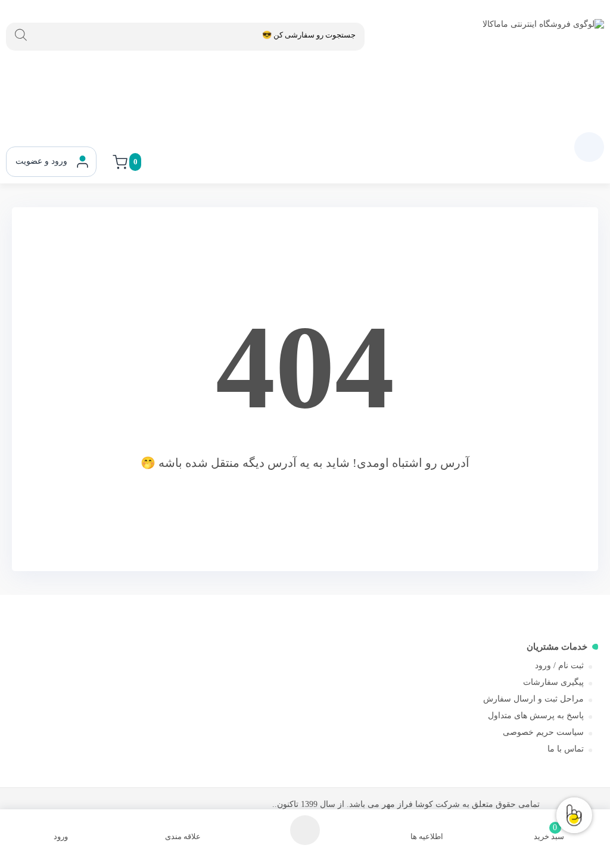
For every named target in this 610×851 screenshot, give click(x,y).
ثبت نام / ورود (559, 665)
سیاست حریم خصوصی (543, 732)
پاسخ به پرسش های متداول (536, 715)
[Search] (21, 35)
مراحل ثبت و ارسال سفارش (533, 698)
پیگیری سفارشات (553, 682)
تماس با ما (565, 748)
